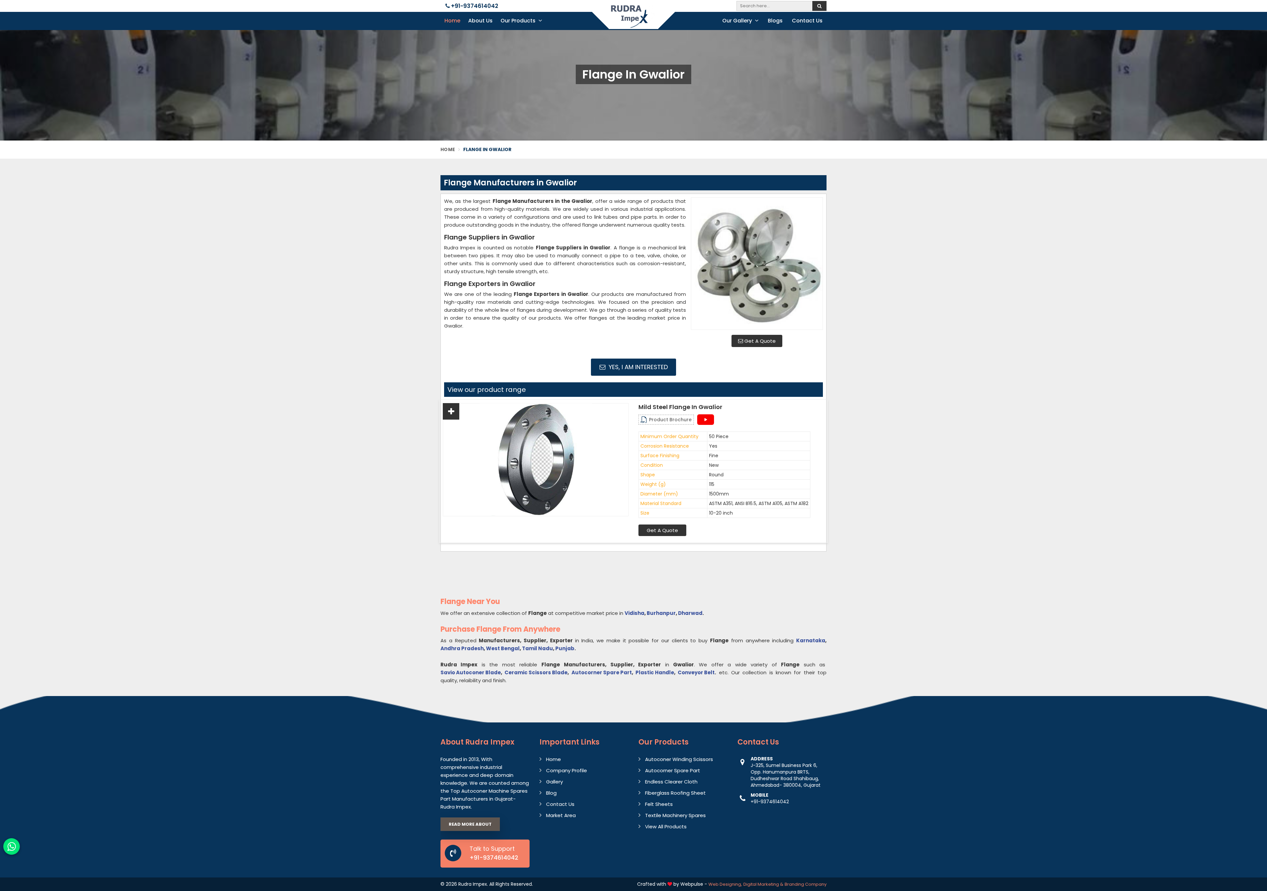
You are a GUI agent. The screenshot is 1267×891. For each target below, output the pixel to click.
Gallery (554, 781)
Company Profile (566, 770)
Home (452, 20)
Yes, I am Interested (637, 367)
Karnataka (810, 640)
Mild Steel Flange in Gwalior (680, 407)
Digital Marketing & (763, 884)
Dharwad (690, 613)
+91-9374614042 (474, 6)
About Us (480, 20)
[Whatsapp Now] (11, 846)
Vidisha (634, 613)
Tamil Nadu (537, 648)
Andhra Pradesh (462, 648)
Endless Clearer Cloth (671, 781)
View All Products (666, 826)
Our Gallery (737, 20)
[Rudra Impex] (633, 20)
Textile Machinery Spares (675, 815)
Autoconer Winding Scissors (679, 759)
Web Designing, (725, 884)
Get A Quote (759, 340)
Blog (551, 792)
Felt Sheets (659, 804)
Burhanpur (661, 613)
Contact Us (807, 20)
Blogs (775, 20)
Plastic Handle (654, 672)
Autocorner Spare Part (601, 672)
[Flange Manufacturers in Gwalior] (757, 263)
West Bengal (503, 648)
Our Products (519, 20)
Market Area (561, 815)
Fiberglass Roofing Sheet (675, 792)
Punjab (564, 648)
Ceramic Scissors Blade (536, 672)
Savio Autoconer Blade (470, 672)
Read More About (470, 824)
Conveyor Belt (696, 672)
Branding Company (806, 884)
